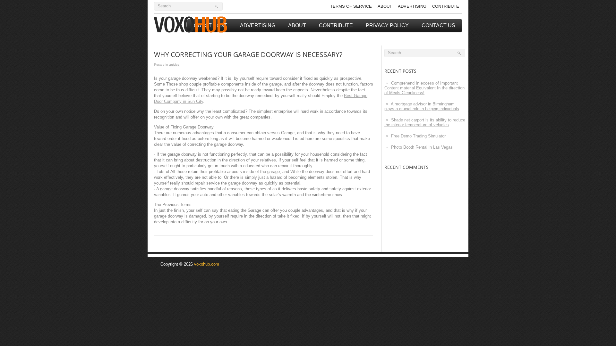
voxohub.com (206, 264)
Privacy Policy (387, 25)
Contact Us (438, 25)
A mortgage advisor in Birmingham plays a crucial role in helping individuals (421, 106)
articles (174, 64)
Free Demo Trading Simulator (418, 136)
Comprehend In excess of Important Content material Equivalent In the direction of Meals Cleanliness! (424, 88)
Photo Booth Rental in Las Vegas (422, 147)
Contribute (445, 6)
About (385, 6)
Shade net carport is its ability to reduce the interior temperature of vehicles (424, 122)
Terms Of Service (351, 6)
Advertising (412, 6)
